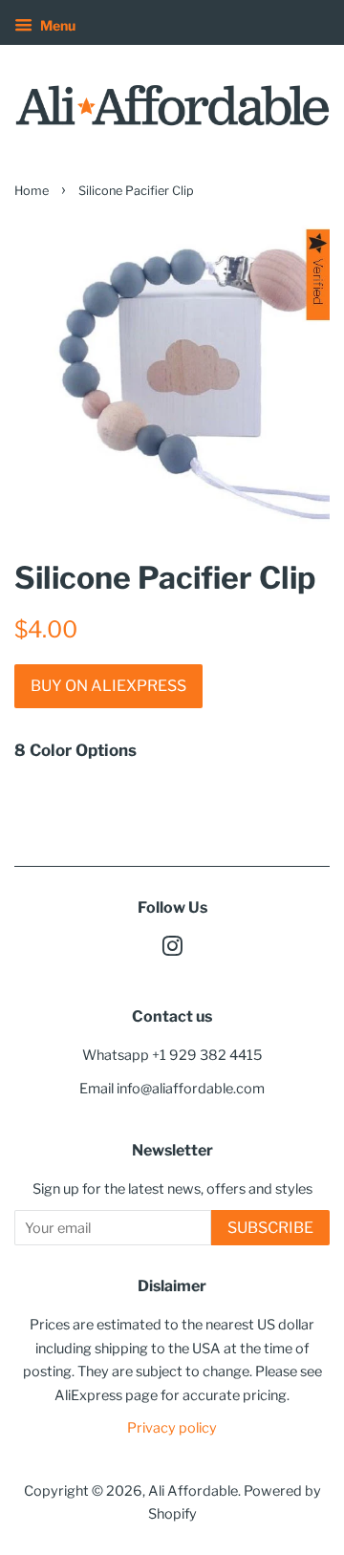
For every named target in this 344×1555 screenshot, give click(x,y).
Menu (56, 25)
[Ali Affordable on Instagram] (172, 950)
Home (31, 191)
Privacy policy (172, 1427)
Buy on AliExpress (108, 686)
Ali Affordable (193, 1491)
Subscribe (270, 1228)
